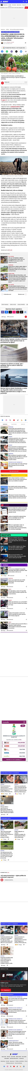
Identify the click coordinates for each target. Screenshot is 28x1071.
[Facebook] (6, 312)
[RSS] (22, 420)
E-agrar (3, 100)
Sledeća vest (21, 294)
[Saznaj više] (26, 969)
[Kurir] (4, 2)
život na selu (5, 304)
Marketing (3, 1061)
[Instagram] (14, 312)
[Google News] (25, 312)
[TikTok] (21, 312)
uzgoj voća (13, 304)
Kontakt (7, 1061)
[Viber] (2, 312)
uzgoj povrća (21, 304)
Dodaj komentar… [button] (9, 880)
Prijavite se (6, 990)
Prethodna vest (7, 294)
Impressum (12, 1061)
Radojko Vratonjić (10, 42)
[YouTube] (17, 312)
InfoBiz (7, 29)
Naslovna (3, 29)
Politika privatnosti (10, 1063)
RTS (9, 250)
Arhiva (26, 1061)
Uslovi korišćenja (18, 1063)
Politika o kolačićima (19, 1061)
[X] (10, 312)
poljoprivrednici (15, 106)
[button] (25, 43)
